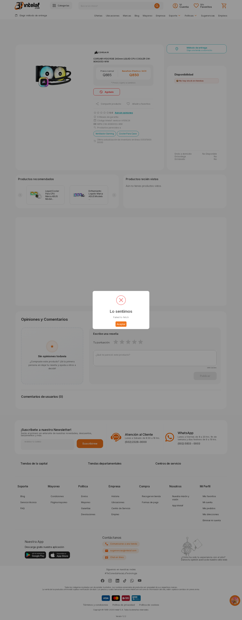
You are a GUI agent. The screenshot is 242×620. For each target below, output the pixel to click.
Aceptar (121, 324)
